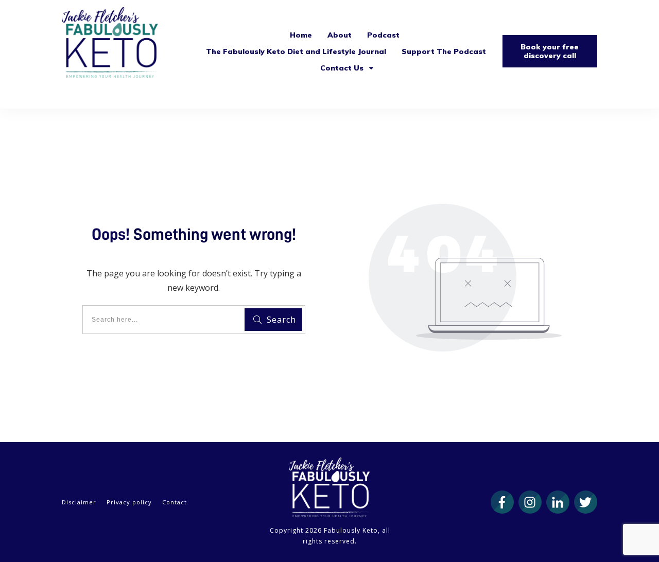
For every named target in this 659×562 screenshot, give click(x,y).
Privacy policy (129, 502)
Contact (174, 502)
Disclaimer (79, 502)
